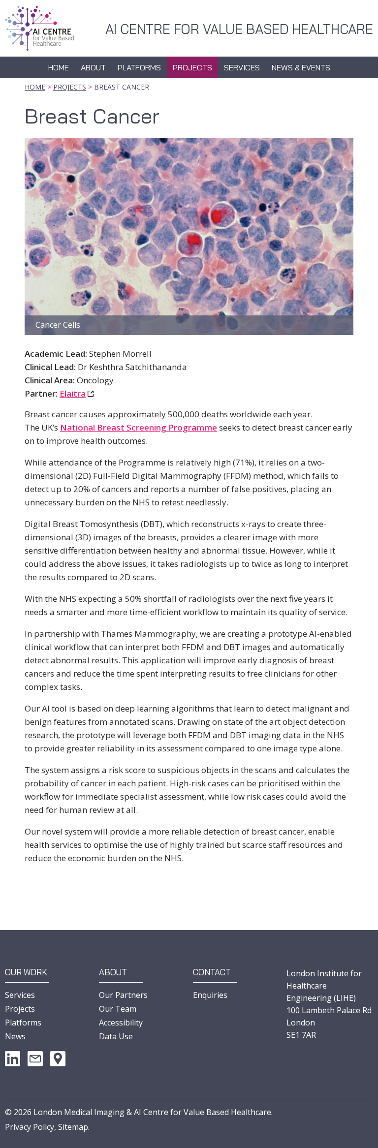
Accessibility (121, 1022)
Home (58, 67)
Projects (192, 67)
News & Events (301, 67)
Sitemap (73, 1126)
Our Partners (123, 995)
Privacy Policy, (30, 1126)
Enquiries (210, 995)
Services (242, 67)
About (93, 67)
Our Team (117, 1008)
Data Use (116, 1036)
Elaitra (73, 393)
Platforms (139, 67)
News (15, 1036)
